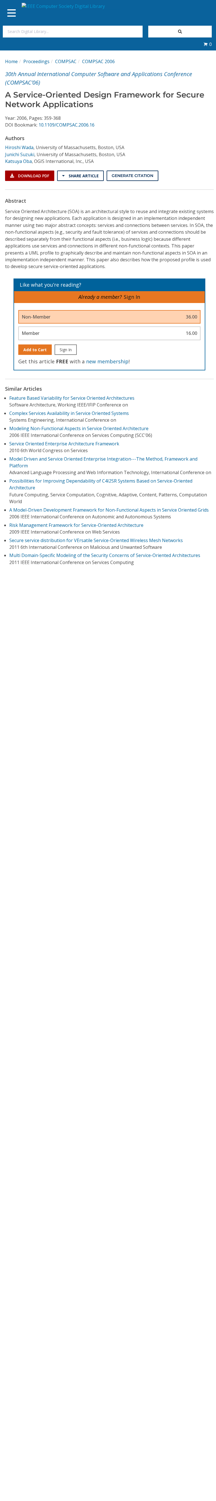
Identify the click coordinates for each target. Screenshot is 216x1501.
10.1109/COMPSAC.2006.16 (66, 125)
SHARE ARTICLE (83, 175)
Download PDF (33, 175)
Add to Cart (35, 349)
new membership (107, 361)
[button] (207, 44)
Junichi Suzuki (19, 154)
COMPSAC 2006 (98, 61)
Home (11, 61)
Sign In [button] (132, 296)
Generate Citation (132, 175)
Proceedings (36, 61)
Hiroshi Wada (19, 147)
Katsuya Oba (18, 161)
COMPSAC (65, 61)
